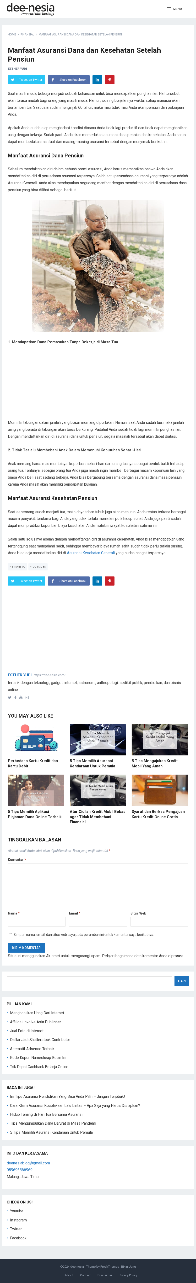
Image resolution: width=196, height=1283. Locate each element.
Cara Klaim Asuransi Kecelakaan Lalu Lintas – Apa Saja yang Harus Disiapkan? (75, 1105)
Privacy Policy (128, 1275)
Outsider (39, 566)
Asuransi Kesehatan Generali (91, 553)
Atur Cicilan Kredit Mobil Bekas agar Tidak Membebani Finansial (97, 816)
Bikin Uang (128, 1266)
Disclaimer (105, 1275)
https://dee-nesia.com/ (49, 675)
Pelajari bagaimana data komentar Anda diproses (142, 956)
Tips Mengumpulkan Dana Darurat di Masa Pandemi (53, 1123)
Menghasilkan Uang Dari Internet (37, 1013)
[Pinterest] (109, 79)
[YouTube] (22, 697)
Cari (182, 981)
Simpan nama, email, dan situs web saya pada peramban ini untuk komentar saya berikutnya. (84, 935)
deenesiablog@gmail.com (28, 1163)
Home (12, 34)
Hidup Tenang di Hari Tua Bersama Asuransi (46, 1114)
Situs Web (138, 913)
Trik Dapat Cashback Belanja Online (39, 1066)
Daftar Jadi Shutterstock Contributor (40, 1039)
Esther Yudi (17, 68)
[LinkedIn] (97, 79)
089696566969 (20, 1170)
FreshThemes (109, 1266)
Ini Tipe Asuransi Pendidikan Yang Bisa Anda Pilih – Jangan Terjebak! (67, 1096)
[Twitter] (10, 697)
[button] (174, 9)
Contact (85, 1275)
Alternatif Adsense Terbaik (32, 1049)
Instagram (18, 1220)
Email (74, 913)
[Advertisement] (98, 385)
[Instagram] (28, 697)
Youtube (16, 1211)
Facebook (18, 1238)
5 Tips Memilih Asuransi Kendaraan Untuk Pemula (51, 1132)
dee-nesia (77, 1266)
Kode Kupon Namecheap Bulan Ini (38, 1057)
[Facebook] (16, 697)
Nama (14, 913)
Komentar (17, 860)
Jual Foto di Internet (27, 1031)
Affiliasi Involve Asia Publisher (35, 1022)
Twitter (16, 1229)
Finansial (27, 34)
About (69, 1275)
